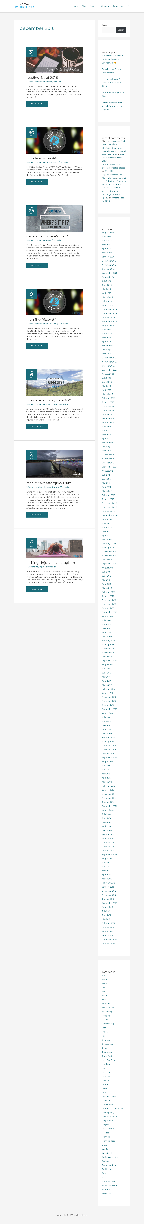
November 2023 (109, 362)
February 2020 (109, 544)
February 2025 (108, 301)
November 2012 (109, 895)
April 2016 (106, 729)
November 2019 (109, 556)
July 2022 (106, 426)
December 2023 (109, 358)
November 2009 (109, 939)
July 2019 (106, 572)
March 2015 (107, 782)
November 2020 (109, 507)
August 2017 (107, 665)
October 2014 (108, 802)
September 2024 (109, 321)
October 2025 (108, 269)
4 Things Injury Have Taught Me (52, 563)
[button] (96, 6)
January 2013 (108, 887)
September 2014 (109, 806)
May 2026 (106, 245)
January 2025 (108, 305)
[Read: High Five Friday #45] (54, 140)
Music (104, 1092)
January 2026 (108, 257)
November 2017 (109, 653)
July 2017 (106, 669)
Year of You (107, 1193)
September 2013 (109, 855)
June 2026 (107, 241)
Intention (106, 1072)
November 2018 (109, 604)
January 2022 (108, 451)
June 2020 (107, 527)
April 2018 (106, 632)
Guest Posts (107, 1056)
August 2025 (108, 277)
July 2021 (106, 475)
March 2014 (107, 830)
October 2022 (108, 414)
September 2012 (109, 903)
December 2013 (109, 842)
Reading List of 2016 (42, 78)
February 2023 (109, 398)
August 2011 (107, 931)
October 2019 (108, 560)
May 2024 (106, 338)
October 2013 (108, 851)
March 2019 (107, 588)
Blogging (106, 1016)
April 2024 (106, 342)
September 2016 (109, 709)
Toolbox (105, 1161)
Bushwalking (108, 1024)
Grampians (107, 1052)
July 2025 (106, 281)
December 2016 (109, 697)
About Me (106, 1004)
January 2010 (108, 935)
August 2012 (107, 907)
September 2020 (110, 515)
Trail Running (108, 1169)
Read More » (37, 105)
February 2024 (109, 350)
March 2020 (107, 540)
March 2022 (107, 443)
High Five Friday (51, 162)
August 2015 (107, 762)
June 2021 (106, 479)
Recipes (105, 1133)
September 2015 (109, 758)
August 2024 (108, 325)
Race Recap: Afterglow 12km (49, 483)
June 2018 (106, 624)
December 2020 (109, 503)
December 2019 (109, 552)
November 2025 (109, 265)
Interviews (106, 1076)
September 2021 (109, 467)
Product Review (109, 1117)
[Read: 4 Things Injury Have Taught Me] (54, 548)
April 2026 (106, 249)
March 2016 (107, 733)
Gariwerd (106, 1040)
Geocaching (107, 1044)
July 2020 (106, 523)
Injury (42, 567)
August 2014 (107, 810)
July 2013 (106, 863)
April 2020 (106, 535)
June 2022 (107, 430)
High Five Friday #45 (42, 158)
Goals (104, 1048)
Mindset (105, 1084)
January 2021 (108, 499)
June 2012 (106, 915)
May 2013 (106, 871)
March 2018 (107, 636)
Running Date (50, 404)
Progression (107, 1121)
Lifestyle (48, 240)
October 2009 (108, 943)
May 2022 (106, 435)
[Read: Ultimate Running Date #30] (54, 382)
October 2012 (108, 899)
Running (56, 487)
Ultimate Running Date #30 (48, 400)
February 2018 (108, 640)
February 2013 (108, 883)
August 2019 (107, 568)
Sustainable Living (110, 1157)
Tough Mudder (109, 1165)
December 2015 (109, 745)
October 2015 (108, 754)
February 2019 (108, 592)
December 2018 (109, 600)
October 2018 (108, 608)
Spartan (105, 1149)
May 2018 (106, 628)
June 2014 (106, 818)
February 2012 (108, 923)
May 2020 (106, 531)
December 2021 (109, 455)
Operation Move (109, 1096)
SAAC (104, 1145)
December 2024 (109, 309)
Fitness (105, 1032)
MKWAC (105, 1088)
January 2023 (108, 402)
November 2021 (109, 459)
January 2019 (108, 596)
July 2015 (106, 766)
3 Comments (32, 487)
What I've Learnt (109, 1185)
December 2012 (109, 891)
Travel (105, 1173)
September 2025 (109, 273)
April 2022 (106, 439)
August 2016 (107, 713)
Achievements (108, 1008)
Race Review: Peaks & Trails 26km (113, 157)
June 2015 (106, 770)
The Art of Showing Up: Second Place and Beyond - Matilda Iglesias (114, 151)
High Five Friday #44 (42, 319)
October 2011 (108, 927)
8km (104, 999)
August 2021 (107, 471)
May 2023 (106, 386)
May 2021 (106, 483)
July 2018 (106, 620)
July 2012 (106, 911)
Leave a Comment (34, 82)
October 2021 (108, 463)
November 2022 (109, 410)
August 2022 (108, 422)
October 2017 (108, 657)
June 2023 (107, 382)
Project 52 (106, 1125)
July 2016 (106, 717)
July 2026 (106, 237)
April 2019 (106, 584)
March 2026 (107, 253)
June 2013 (106, 867)
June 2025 (107, 285)
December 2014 (109, 794)
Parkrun (106, 1100)
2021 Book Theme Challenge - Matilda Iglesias (111, 194)
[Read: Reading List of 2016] (54, 60)
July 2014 (106, 814)
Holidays (106, 1064)
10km (104, 975)
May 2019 (106, 580)
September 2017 (109, 661)
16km (104, 979)
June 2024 (107, 334)
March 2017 (107, 685)
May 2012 (106, 919)
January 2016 (108, 741)
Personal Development (112, 1109)
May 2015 (106, 774)
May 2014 (106, 822)
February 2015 (108, 786)
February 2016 (108, 737)
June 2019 (106, 576)
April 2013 (106, 875)
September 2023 (109, 370)
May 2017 (106, 677)
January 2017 (108, 693)
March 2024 (107, 346)
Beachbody (107, 1012)
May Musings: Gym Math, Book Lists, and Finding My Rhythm (114, 106)
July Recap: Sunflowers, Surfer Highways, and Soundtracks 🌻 (112, 59)
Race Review (45, 487)
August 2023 (108, 374)
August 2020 (108, 519)
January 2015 (108, 790)
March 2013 (107, 879)
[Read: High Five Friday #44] (54, 302)
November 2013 (109, 846)
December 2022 (109, 406)
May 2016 (106, 725)
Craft (104, 1028)
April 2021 (106, 487)
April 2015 (106, 778)
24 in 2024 (109, 171)
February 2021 (108, 495)
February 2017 (108, 689)
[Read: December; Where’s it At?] (54, 218)
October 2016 (108, 705)
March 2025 (107, 297)
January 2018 (108, 645)
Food (104, 1036)
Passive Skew (108, 1105)
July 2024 (106, 329)
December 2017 (109, 649)
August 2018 (108, 616)
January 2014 (108, 838)
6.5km (104, 995)
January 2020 (108, 548)
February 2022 (109, 447)
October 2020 (108, 511)
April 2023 (106, 390)
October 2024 (108, 317)
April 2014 (106, 826)
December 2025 (109, 261)
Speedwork (107, 1153)
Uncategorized (109, 1181)
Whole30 (106, 1189)
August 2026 (108, 233)
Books (47, 82)
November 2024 (109, 313)
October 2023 (108, 366)
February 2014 (108, 834)
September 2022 (109, 418)
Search (105, 25)
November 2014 (109, 798)
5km (104, 991)
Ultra (104, 1177)
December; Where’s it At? (47, 236)
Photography (108, 1113)
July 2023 (106, 378)
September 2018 (109, 612)
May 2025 (106, 289)
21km (104, 983)
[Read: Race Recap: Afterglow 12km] (54, 464)
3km (104, 987)
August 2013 (107, 859)
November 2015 (109, 750)
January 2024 (108, 354)
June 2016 (106, 721)
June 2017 (106, 673)
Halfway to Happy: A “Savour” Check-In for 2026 (112, 82)
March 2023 (107, 394)
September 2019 (109, 564)
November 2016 (109, 701)
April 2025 (106, 293)
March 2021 (107, 491)
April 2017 (106, 681)
